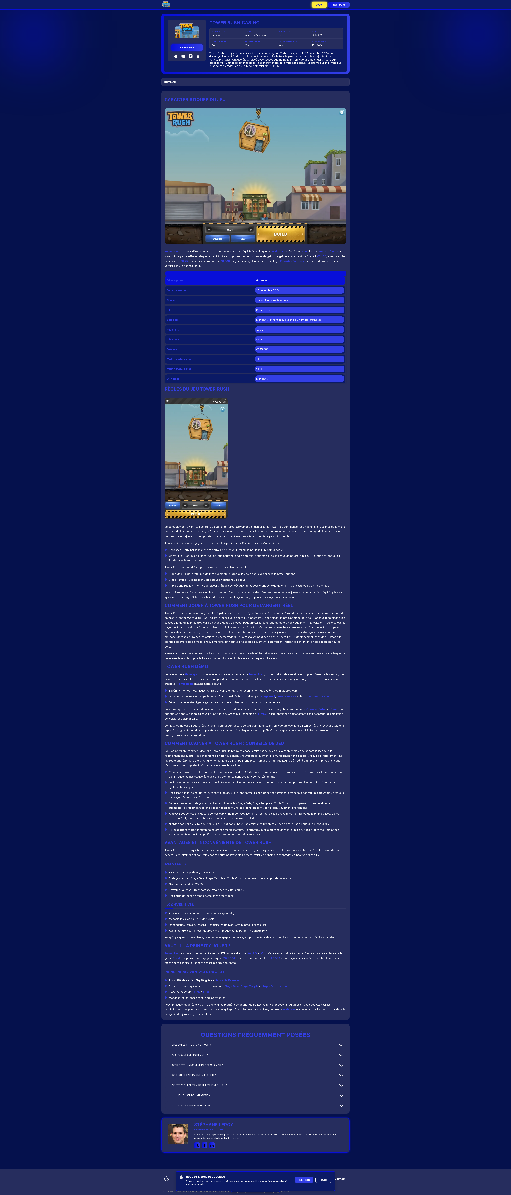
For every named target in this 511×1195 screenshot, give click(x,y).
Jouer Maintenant (187, 47)
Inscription (339, 4)
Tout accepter (304, 1180)
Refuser (323, 1180)
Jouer (319, 4)
